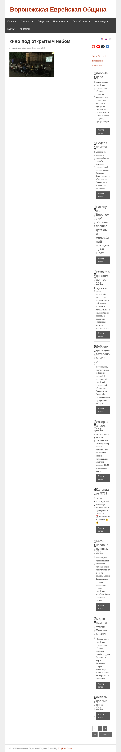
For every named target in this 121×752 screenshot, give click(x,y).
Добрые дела (102, 75)
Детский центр (81, 21)
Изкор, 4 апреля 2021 (102, 425)
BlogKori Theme (65, 748)
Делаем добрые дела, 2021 (101, 702)
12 (95, 734)
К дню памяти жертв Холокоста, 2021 (103, 626)
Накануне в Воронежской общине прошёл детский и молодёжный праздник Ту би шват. (103, 230)
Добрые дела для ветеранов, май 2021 (103, 354)
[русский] (106, 38)
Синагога (26, 21)
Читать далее (101, 131)
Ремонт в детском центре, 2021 (103, 277)
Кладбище (101, 21)
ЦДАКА (11, 29)
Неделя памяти (101, 145)
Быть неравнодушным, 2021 (102, 547)
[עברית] (110, 38)
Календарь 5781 (102, 491)
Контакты (25, 29)
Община (42, 21)
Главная (12, 21)
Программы (60, 21)
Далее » (105, 734)
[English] (102, 38)
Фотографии (97, 60)
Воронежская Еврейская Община (58, 9)
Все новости (97, 65)
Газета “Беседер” (99, 56)
